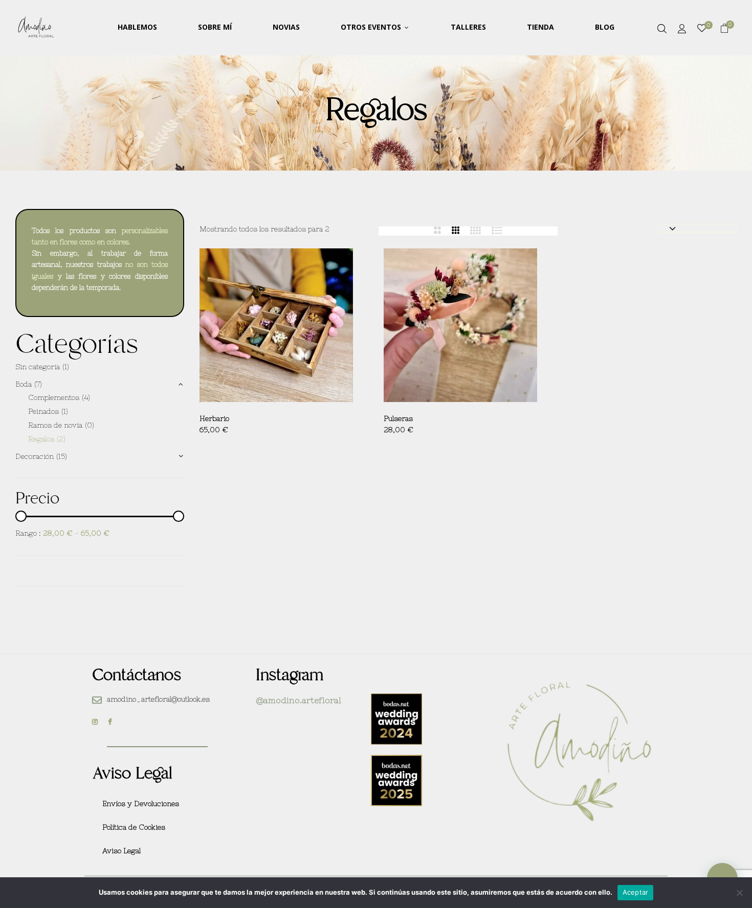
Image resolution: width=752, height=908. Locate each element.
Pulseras (398, 418)
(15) (61, 456)
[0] (701, 28)
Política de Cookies (133, 827)
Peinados (43, 411)
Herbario (214, 418)
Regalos (41, 439)
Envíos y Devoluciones (140, 803)
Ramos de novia (55, 425)
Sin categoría (37, 367)
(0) (89, 425)
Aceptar (636, 892)
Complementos (53, 397)
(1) (65, 367)
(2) (61, 439)
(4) (86, 397)
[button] (724, 30)
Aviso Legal (121, 851)
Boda (23, 384)
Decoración (34, 456)
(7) (38, 384)
